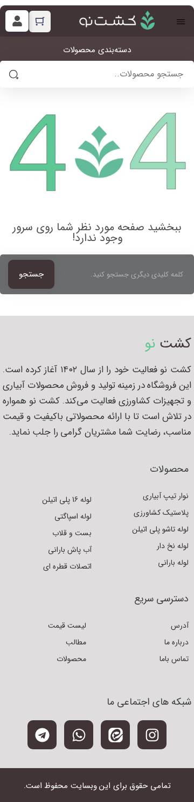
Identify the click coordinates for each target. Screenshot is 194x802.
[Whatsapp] (78, 734)
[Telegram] (42, 734)
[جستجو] (13, 74)
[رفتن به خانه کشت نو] (117, 20)
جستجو (31, 274)
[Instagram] (152, 734)
